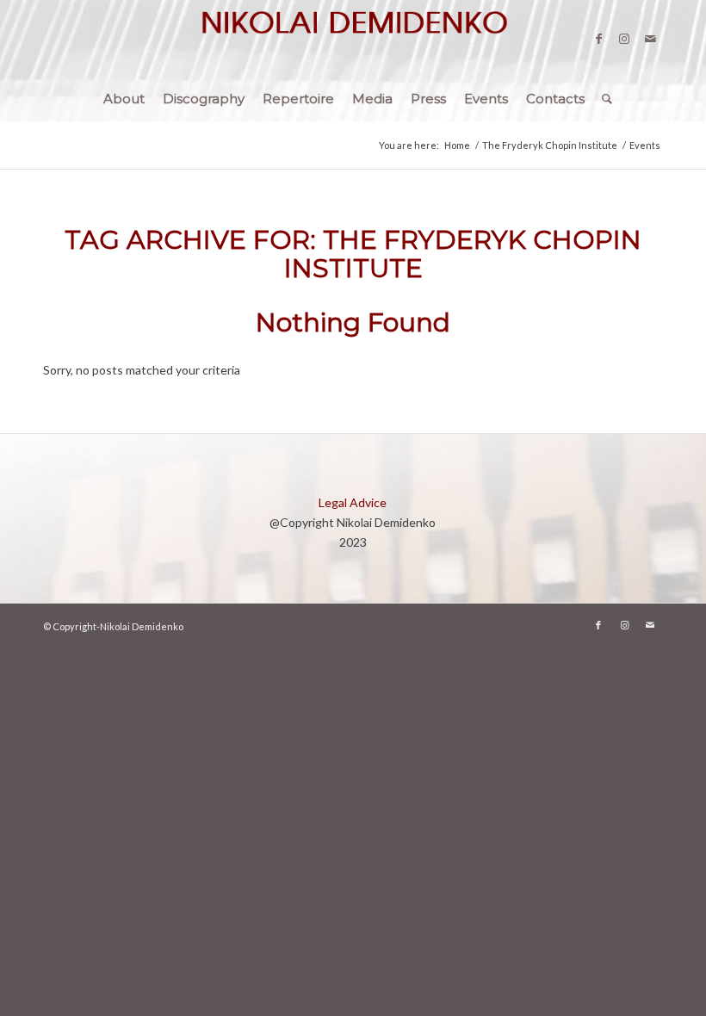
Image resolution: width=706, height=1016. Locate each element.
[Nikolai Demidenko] (353, 39)
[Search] (602, 99)
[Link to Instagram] (624, 39)
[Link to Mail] (650, 39)
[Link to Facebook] (598, 39)
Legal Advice (353, 502)
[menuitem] (124, 99)
